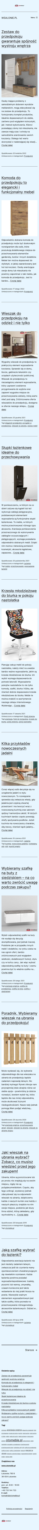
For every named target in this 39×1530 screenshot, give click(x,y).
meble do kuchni (14, 1436)
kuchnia (8, 844)
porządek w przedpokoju (13, 1444)
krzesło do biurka (13, 1433)
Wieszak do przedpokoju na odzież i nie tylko (16, 318)
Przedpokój (28, 156)
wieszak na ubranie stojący (14, 1453)
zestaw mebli (32, 426)
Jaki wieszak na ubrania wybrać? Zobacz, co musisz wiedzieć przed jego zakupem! (18, 1161)
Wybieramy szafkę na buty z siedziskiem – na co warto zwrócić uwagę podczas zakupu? (20, 877)
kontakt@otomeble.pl (11, 1496)
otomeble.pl (9, 1228)
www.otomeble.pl (9, 1466)
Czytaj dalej (7, 145)
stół (6, 846)
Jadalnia (27, 841)
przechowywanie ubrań (7, 1447)
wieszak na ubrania (19, 426)
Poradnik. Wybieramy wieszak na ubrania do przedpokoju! (19, 1018)
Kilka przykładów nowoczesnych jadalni (16, 748)
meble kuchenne (22, 1436)
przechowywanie (17, 566)
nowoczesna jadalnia (20, 844)
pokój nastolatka (25, 722)
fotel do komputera (20, 719)
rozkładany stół (18, 1447)
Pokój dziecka (29, 716)
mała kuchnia (26, 1433)
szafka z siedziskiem (15, 1450)
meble (7, 566)
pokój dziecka (12, 722)
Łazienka (27, 563)
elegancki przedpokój (13, 423)
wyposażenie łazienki (26, 1453)
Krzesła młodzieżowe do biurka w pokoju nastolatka (19, 595)
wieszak (10, 1128)
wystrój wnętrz (14, 846)
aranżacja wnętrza (12, 986)
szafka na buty (17, 989)
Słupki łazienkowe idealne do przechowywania (17, 452)
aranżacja (8, 719)
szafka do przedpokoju (30, 1447)
